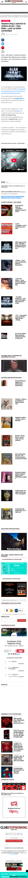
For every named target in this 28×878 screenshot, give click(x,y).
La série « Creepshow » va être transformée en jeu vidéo (20, 226)
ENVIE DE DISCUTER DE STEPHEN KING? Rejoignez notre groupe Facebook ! (12, 197)
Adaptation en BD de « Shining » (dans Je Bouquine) (20, 419)
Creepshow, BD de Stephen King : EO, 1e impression (20, 510)
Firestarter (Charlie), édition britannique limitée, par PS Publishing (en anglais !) (21, 475)
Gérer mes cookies (14, 871)
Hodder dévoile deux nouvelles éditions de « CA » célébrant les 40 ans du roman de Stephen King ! (19, 734)
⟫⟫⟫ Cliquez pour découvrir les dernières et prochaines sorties (12, 793)
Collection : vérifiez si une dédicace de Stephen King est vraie (21, 401)
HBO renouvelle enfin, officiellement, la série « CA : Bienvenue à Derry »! (19, 721)
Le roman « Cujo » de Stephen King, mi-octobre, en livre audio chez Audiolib (19, 758)
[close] (27, 871)
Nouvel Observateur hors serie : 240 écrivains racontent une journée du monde (21, 456)
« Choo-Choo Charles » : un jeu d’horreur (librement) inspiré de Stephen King (20, 282)
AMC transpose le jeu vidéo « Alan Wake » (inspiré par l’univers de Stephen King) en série (20, 245)
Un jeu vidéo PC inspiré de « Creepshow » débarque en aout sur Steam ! (20, 208)
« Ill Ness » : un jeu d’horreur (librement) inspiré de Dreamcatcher (20, 263)
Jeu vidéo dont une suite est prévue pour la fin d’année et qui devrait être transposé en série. (13, 91)
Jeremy (7, 34)
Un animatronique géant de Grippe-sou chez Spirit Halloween (19, 771)
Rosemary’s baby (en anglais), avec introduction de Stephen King (20, 383)
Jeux (7, 182)
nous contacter (14, 854)
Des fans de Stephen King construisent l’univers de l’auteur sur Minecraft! (20, 336)
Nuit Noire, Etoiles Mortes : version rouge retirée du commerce (20, 438)
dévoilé (17, 111)
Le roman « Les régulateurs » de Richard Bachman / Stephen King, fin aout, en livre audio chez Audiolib (18, 746)
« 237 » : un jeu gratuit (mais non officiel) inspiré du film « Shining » (21, 317)
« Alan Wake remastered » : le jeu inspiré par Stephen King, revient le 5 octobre (20, 300)
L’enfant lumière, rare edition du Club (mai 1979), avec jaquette (20, 492)
